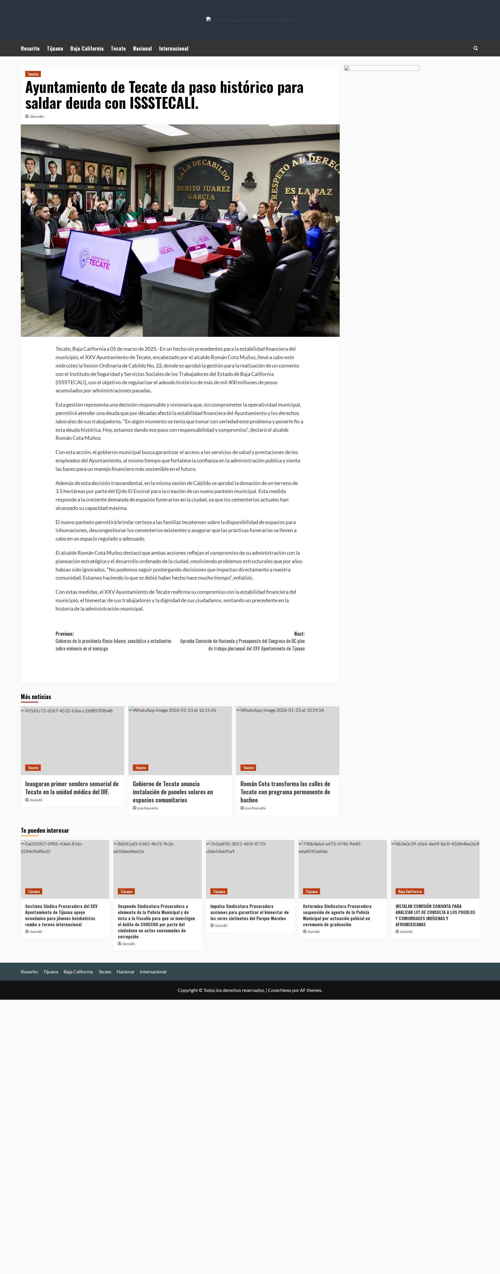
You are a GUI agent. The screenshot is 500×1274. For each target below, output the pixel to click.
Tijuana (55, 48)
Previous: (114, 641)
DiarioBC (37, 116)
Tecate (118, 48)
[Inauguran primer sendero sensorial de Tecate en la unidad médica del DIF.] (72, 740)
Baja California (87, 48)
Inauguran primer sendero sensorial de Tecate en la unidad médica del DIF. (72, 787)
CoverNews (279, 990)
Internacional (173, 48)
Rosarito (30, 48)
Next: (242, 641)
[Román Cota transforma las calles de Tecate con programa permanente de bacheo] (287, 740)
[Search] (475, 48)
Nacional (142, 48)
